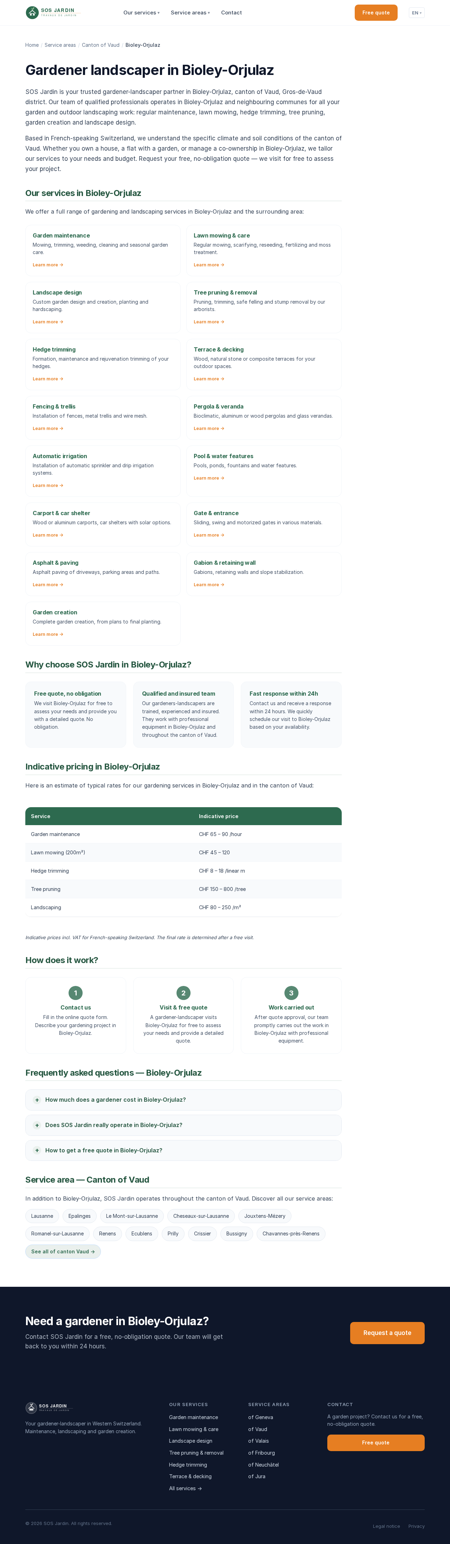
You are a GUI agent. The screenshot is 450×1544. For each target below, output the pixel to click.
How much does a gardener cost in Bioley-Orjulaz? (115, 1099)
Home (32, 45)
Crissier (202, 1233)
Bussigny (236, 1233)
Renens (107, 1233)
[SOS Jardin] (66, 13)
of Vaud (257, 1429)
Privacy (417, 1526)
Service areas (190, 12)
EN (417, 12)
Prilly (173, 1233)
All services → (185, 1488)
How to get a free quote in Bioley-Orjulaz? (103, 1150)
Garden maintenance (193, 1417)
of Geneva (260, 1417)
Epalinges (80, 1216)
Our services (141, 12)
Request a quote (387, 1332)
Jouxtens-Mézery (264, 1216)
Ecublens (141, 1233)
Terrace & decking (190, 1476)
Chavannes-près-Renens (291, 1233)
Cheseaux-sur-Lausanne (201, 1216)
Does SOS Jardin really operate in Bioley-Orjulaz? (113, 1124)
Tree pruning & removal (196, 1453)
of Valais (258, 1441)
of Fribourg (261, 1453)
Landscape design (190, 1441)
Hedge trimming (188, 1465)
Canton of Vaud (101, 45)
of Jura (256, 1476)
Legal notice (386, 1526)
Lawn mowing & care (193, 1429)
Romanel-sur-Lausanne (57, 1233)
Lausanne (42, 1216)
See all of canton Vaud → (63, 1251)
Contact (231, 12)
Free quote (376, 12)
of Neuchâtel (263, 1465)
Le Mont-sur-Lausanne (132, 1216)
